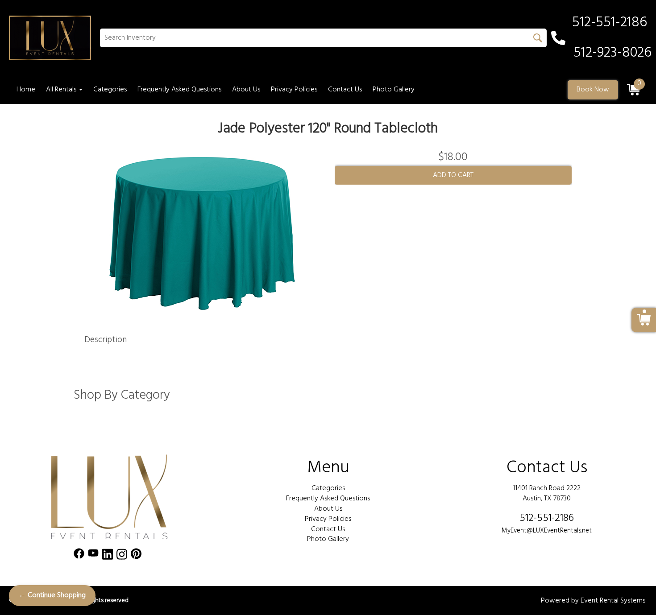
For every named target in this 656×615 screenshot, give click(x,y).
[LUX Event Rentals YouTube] (93, 556)
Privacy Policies (294, 89)
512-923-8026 (612, 53)
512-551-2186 (546, 518)
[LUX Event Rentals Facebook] (79, 556)
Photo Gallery (394, 89)
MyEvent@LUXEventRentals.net (547, 530)
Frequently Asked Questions (179, 89)
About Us (246, 89)
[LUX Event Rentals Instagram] (121, 556)
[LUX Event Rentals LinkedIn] (107, 556)
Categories (110, 89)
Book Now (593, 89)
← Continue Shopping (52, 595)
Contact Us (345, 89)
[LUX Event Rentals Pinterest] (136, 556)
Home (26, 89)
